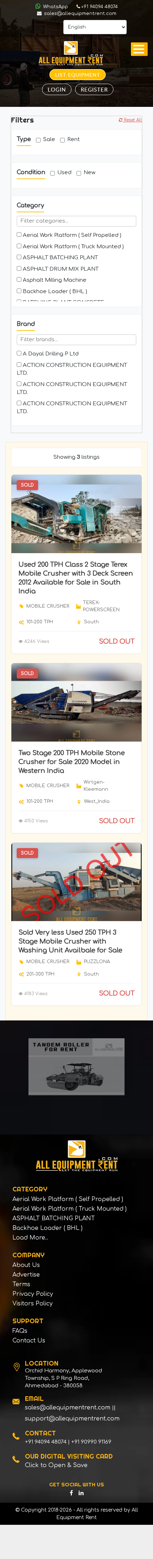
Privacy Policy (32, 1294)
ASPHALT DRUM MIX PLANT (60, 269)
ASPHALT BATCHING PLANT (59, 258)
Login (57, 89)
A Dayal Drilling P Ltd (50, 354)
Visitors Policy (32, 1303)
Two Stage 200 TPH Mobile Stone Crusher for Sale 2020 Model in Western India (72, 761)
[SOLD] (76, 514)
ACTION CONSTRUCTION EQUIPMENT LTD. (72, 369)
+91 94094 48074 (99, 6)
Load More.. (30, 1238)
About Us (26, 1265)
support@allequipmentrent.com (72, 1418)
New (89, 173)
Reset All (132, 120)
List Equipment (77, 74)
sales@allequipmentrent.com (79, 13)
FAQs (19, 1331)
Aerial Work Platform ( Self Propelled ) (71, 235)
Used (64, 173)
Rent (73, 139)
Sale (49, 139)
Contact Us (28, 1340)
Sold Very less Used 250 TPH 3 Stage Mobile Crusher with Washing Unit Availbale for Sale (70, 941)
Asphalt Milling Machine (53, 280)
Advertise (26, 1275)
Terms (21, 1284)
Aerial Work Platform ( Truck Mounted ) (72, 247)
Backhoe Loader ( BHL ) (54, 292)
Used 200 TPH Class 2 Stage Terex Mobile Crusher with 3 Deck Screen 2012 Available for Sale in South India (76, 578)
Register (94, 89)
